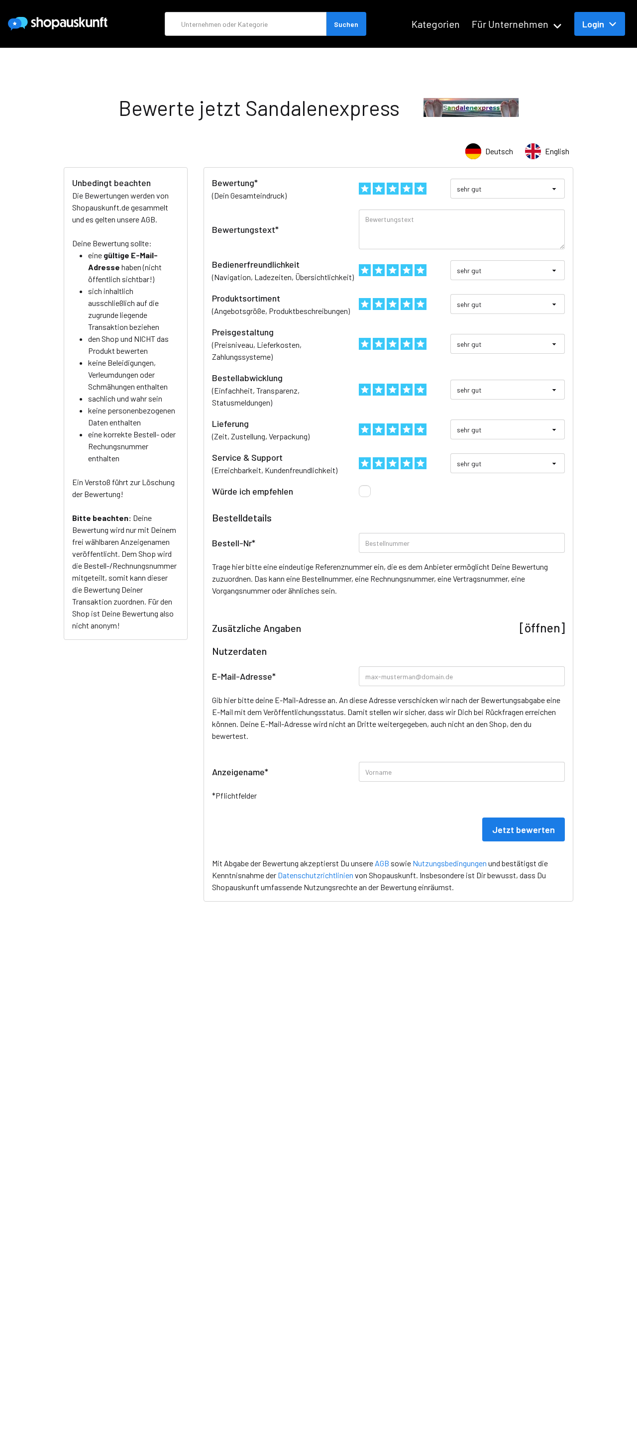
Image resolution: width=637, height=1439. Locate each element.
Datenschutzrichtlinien (315, 875)
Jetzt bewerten (523, 829)
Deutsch (499, 151)
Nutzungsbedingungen (450, 863)
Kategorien (436, 24)
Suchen (346, 24)
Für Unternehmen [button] (510, 24)
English (557, 151)
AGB (148, 219)
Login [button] (593, 23)
